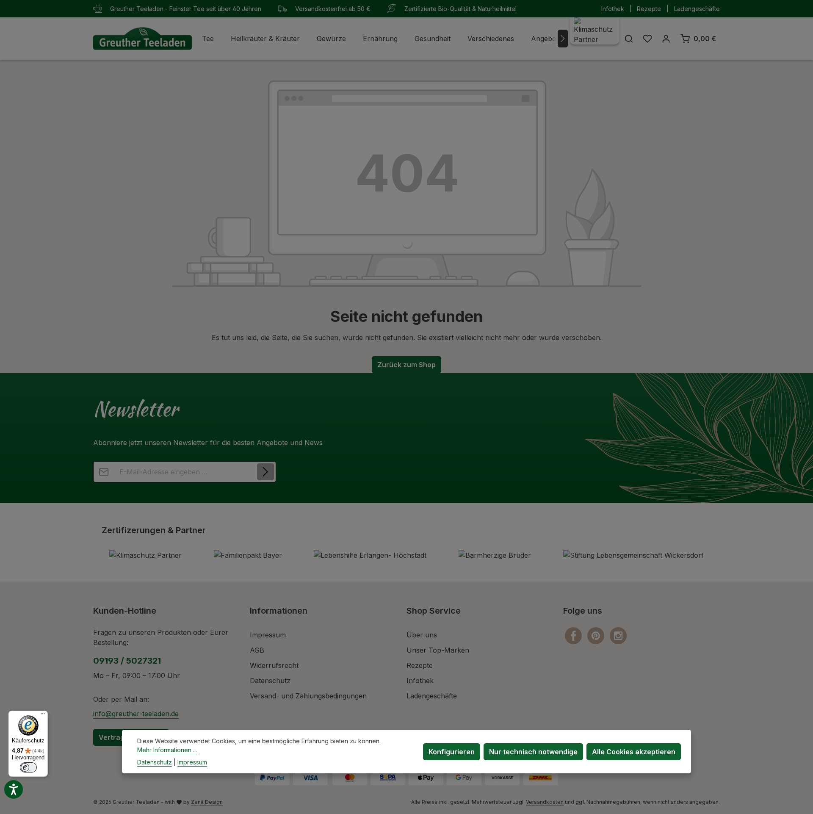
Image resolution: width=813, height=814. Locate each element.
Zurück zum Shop (406, 364)
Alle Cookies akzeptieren (633, 751)
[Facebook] (574, 635)
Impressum (268, 635)
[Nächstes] (563, 38)
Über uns (421, 635)
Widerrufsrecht (274, 665)
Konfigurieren (452, 751)
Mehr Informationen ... (167, 749)
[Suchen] (628, 38)
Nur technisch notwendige (533, 751)
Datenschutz (270, 680)
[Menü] (43, 716)
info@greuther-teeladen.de (136, 713)
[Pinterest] (596, 635)
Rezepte (649, 8)
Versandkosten (545, 802)
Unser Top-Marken (437, 650)
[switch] (28, 767)
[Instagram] (618, 635)
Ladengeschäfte (697, 8)
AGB (257, 650)
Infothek (612, 8)
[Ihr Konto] (666, 38)
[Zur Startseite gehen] (142, 38)
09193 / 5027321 (127, 661)
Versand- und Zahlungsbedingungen (308, 696)
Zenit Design (207, 802)
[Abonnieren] (265, 471)
